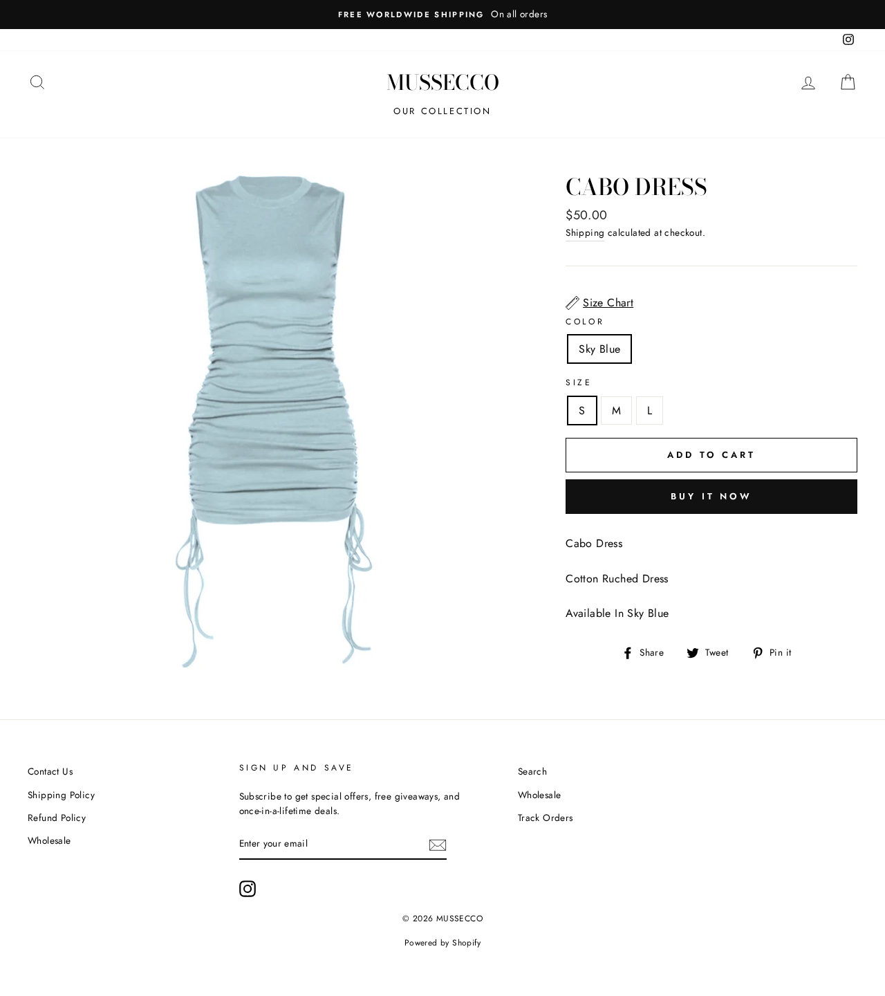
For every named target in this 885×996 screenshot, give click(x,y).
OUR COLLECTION (442, 111)
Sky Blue (599, 349)
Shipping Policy (61, 795)
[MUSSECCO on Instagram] (247, 888)
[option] (442, 14)
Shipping (585, 232)
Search (532, 771)
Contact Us (50, 771)
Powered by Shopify (442, 943)
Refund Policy (57, 817)
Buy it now (711, 496)
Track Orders (545, 817)
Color (585, 321)
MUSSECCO (442, 82)
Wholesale (49, 840)
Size (579, 382)
